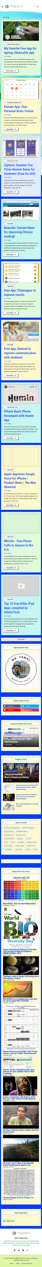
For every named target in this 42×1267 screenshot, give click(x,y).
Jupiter (17, 1263)
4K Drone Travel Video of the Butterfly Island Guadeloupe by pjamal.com (18, 1164)
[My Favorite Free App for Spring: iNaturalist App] (21, 31)
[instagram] (27, 1250)
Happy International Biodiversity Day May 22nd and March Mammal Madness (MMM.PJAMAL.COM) (19, 951)
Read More (10, 71)
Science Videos (19, 846)
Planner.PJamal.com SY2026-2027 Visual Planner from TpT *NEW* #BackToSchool (19, 739)
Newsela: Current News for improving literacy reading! (19, 232)
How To (13, 842)
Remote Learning (31, 842)
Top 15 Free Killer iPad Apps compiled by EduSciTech (19, 608)
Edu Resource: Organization (11, 828)
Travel (35, 849)
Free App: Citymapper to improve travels (20, 292)
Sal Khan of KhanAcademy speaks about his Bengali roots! (21, 1131)
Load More (21, 639)
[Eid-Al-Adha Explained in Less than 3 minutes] (9, 806)
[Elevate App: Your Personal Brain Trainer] (21, 89)
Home (11, 1263)
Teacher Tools (31, 846)
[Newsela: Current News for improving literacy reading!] (21, 210)
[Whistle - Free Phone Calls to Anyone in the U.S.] (21, 523)
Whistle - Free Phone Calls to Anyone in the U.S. (18, 545)
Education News (8, 835)
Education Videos (9, 838)
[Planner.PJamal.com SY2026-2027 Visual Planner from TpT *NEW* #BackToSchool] (9, 788)
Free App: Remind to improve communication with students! (20, 353)
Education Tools (20, 835)
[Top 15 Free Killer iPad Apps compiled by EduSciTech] (21, 586)
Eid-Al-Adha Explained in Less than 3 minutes (27, 805)
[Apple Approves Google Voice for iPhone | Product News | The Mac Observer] (21, 456)
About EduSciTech (26, 1263)
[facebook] (14, 1250)
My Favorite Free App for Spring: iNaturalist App (20, 50)
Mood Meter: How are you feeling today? (19, 903)
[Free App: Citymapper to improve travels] (21, 273)
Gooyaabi (25, 1260)
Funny (6, 842)
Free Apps (20, 838)
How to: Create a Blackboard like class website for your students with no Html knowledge (18, 1072)
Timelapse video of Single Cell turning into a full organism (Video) (21, 977)
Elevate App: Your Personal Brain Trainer (19, 109)
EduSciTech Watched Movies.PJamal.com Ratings (16, 775)
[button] (2, 6)
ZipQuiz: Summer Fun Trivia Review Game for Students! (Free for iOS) (19, 169)
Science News (8, 846)
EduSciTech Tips (9, 831)
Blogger (34, 1258)
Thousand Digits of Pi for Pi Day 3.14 (18, 1198)
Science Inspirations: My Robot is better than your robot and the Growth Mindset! (26, 797)
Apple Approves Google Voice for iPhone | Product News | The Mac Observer (20, 480)
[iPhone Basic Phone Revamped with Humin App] (21, 394)
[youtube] (23, 1250)
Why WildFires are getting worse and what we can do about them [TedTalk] (20, 1000)
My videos (21, 842)
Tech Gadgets (8, 849)
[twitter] (19, 1250)
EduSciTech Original (28, 828)
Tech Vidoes (18, 849)
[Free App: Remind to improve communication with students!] (21, 331)
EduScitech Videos (22, 831)
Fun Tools (28, 838)
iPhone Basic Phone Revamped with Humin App (19, 415)
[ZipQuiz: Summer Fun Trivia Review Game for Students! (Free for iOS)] (21, 147)
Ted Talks (27, 849)
